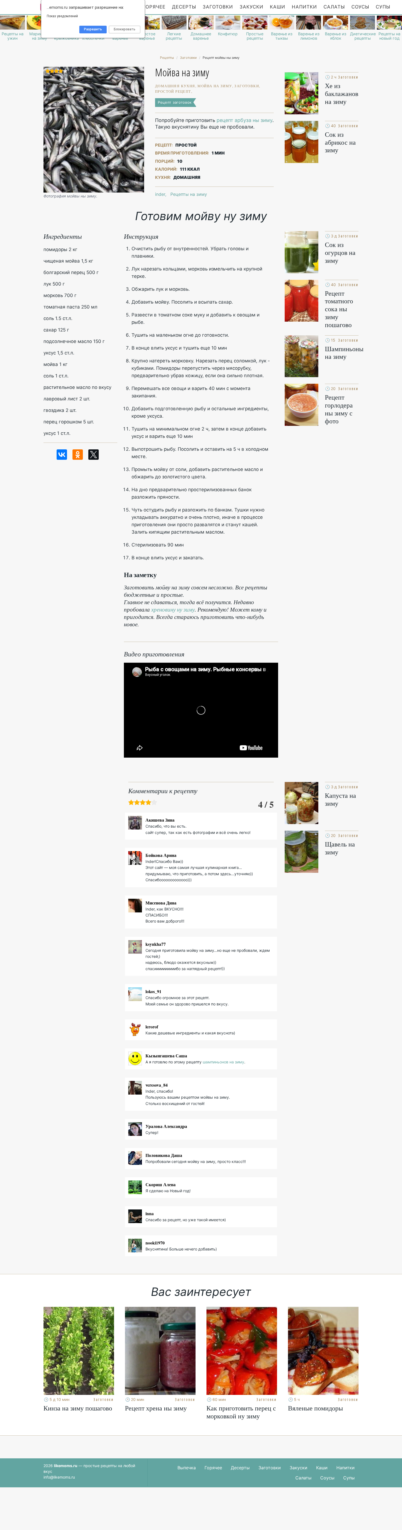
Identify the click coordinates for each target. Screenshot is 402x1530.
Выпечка (186, 1467)
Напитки (304, 7)
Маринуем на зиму (39, 36)
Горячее (154, 7)
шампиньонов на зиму (223, 1062)
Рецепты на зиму (188, 194)
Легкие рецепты (174, 36)
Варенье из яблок (335, 36)
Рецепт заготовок (175, 102)
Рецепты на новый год (389, 36)
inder (160, 194)
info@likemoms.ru (59, 1477)
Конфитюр (228, 34)
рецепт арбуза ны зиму (244, 120)
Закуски (251, 7)
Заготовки (218, 7)
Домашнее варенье (201, 36)
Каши (277, 7)
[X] (93, 454)
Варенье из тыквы (281, 36)
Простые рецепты (254, 36)
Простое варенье (147, 36)
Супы (383, 7)
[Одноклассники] (77, 454)
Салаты (334, 7)
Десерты (184, 7)
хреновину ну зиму (173, 609)
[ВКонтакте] (62, 454)
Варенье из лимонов (308, 36)
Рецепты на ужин (13, 36)
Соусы (360, 7)
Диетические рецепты (362, 36)
